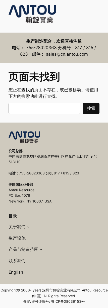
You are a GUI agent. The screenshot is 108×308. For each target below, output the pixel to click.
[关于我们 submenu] (28, 227)
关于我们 (17, 226)
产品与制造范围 (23, 249)
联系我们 (17, 260)
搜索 (91, 108)
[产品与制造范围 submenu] (41, 249)
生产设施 (17, 238)
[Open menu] (96, 14)
